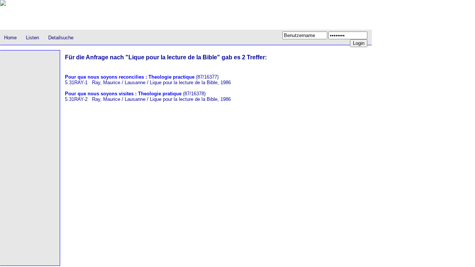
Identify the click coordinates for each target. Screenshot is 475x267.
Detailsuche (60, 37)
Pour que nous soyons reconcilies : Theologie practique (129, 77)
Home (10, 37)
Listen (32, 37)
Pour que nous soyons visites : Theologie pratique (123, 93)
